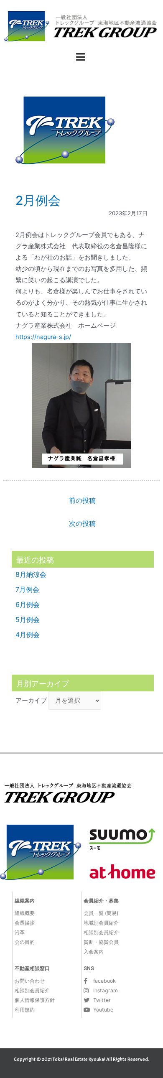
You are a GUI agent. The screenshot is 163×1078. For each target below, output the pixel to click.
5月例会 (27, 619)
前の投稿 (82, 501)
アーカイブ (31, 700)
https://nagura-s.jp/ (43, 337)
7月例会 (27, 589)
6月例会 (27, 604)
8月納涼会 (30, 574)
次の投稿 (82, 524)
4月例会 (27, 634)
